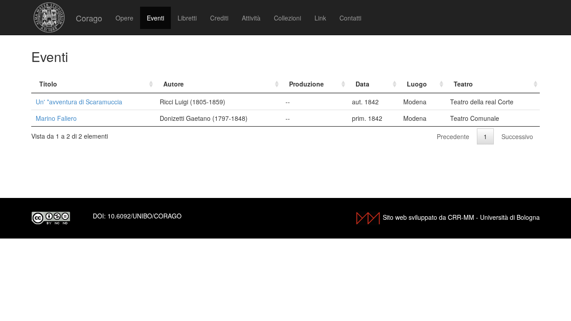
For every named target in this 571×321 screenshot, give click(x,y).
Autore (173, 83)
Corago (89, 18)
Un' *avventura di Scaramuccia (79, 101)
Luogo (417, 83)
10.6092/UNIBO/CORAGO (145, 215)
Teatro (463, 83)
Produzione (306, 83)
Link (320, 17)
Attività (251, 17)
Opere (124, 17)
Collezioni (287, 17)
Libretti (187, 17)
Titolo (48, 83)
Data (362, 83)
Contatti (350, 17)
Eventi (155, 17)
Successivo (517, 136)
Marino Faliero (56, 118)
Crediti (219, 17)
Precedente (453, 136)
